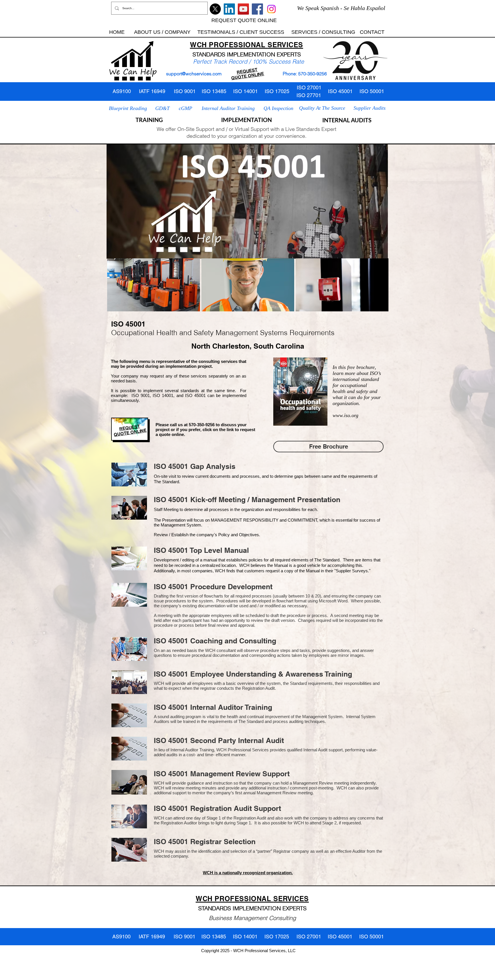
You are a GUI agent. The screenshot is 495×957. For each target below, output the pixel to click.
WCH (198, 45)
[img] (153, 284)
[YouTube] (243, 9)
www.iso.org (345, 415)
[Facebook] (257, 9)
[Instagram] (271, 9)
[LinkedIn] (229, 9)
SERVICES (285, 45)
